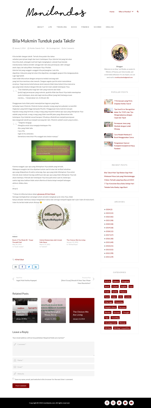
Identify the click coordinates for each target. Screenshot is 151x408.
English (123, 286)
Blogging (125, 281)
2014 (109, 246)
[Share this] (22, 267)
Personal (122, 307)
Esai (131, 286)
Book (107, 286)
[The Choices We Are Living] (81, 310)
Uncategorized (54, 48)
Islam (114, 297)
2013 (109, 249)
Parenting (119, 302)
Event (107, 292)
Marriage (108, 302)
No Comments (69, 48)
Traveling (115, 318)
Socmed (117, 312)
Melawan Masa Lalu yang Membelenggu (119, 176)
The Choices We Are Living (76, 240)
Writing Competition (122, 328)
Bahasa (116, 281)
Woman (122, 323)
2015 (109, 242)
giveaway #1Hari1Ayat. (46, 194)
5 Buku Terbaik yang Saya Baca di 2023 (119, 180)
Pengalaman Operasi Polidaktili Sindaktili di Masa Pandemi (124, 145)
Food (107, 297)
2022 (109, 217)
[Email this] (15, 267)
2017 (109, 235)
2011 (109, 257)
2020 (109, 224)
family (114, 292)
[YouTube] (131, 402)
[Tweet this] (29, 267)
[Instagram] (113, 402)
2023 (109, 213)
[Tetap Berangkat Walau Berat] (53, 310)
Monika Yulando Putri (37, 48)
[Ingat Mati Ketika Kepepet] (24, 310)
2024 (109, 209)
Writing (108, 328)
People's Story (110, 307)
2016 (109, 239)
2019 (109, 228)
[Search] (138, 11)
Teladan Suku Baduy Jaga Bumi (115, 187)
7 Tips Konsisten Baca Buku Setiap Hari (119, 183)
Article (107, 281)
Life (120, 297)
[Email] (125, 402)
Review (108, 312)
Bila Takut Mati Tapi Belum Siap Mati (118, 172)
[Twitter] (119, 402)
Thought (126, 312)
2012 (109, 253)
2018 (109, 231)
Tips (106, 318)
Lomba (127, 297)
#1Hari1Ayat (19, 260)
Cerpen (115, 286)
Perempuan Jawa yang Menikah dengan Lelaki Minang (122, 126)
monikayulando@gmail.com (124, 77)
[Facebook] (107, 402)
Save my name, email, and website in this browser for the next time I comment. (44, 379)
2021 (109, 220)
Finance (123, 292)
